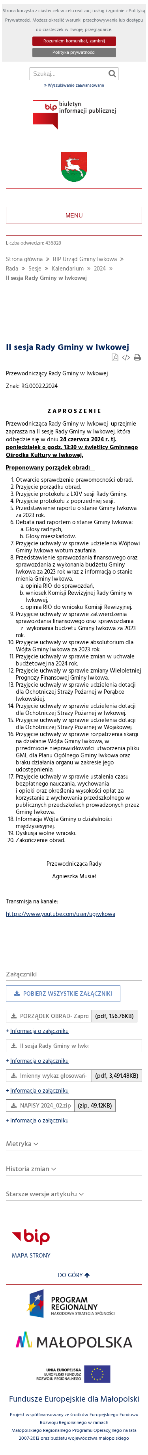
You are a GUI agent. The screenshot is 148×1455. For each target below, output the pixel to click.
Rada (12, 269)
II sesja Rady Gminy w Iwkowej (46, 278)
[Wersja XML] (127, 358)
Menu (74, 215)
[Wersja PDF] (116, 358)
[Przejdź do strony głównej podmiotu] (74, 114)
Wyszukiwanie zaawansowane (75, 85)
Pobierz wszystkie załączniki (59, 996)
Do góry (70, 1275)
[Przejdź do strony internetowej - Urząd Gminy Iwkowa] (74, 167)
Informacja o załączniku (37, 1031)
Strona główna (24, 259)
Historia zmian (27, 1169)
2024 (100, 269)
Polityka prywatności (74, 53)
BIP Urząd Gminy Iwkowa (85, 259)
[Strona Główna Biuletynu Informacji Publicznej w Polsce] (31, 1236)
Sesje (34, 269)
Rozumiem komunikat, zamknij (74, 41)
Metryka (19, 1144)
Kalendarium (68, 269)
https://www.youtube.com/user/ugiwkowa (60, 914)
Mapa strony (31, 1256)
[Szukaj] (112, 73)
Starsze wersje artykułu (41, 1194)
